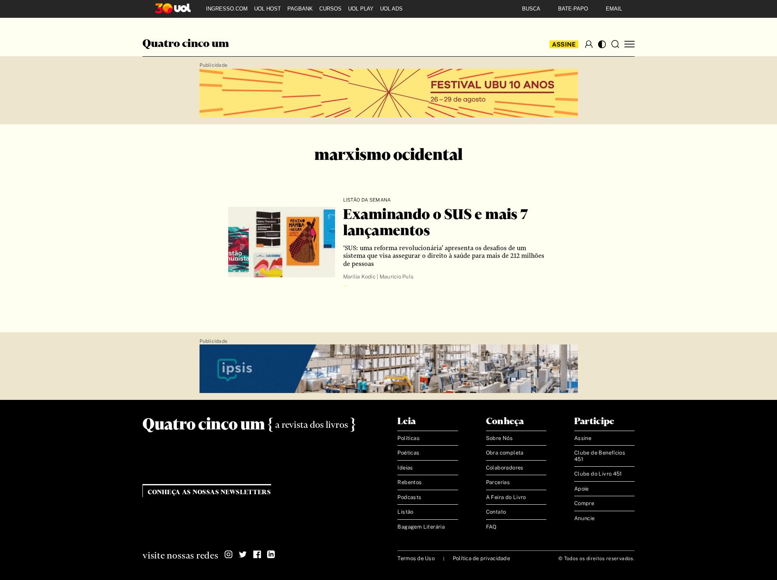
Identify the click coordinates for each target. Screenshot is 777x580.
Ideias (405, 468)
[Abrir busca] (615, 44)
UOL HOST (267, 9)
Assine (564, 44)
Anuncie (584, 518)
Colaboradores (505, 468)
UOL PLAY (361, 9)
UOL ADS (391, 9)
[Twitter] (243, 554)
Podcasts (409, 497)
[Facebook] (257, 554)
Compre (584, 503)
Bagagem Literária (421, 527)
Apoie (581, 489)
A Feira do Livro (506, 497)
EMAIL (614, 9)
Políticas (408, 438)
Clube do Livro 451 (598, 474)
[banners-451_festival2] (389, 93)
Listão (405, 512)
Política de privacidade (481, 558)
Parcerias (498, 482)
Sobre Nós (499, 438)
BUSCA (531, 9)
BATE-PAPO (573, 9)
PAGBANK (300, 9)
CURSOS (330, 9)
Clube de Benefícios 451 (599, 456)
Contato (496, 512)
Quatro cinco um (185, 44)
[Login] (589, 44)
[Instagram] (229, 554)
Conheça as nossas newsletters (209, 492)
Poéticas (408, 453)
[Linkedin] (271, 554)
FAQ (491, 527)
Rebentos (409, 482)
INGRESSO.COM (227, 9)
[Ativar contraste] (602, 44)
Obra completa (505, 453)
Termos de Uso (415, 558)
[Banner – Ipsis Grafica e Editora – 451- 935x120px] (389, 369)
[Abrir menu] (629, 44)
